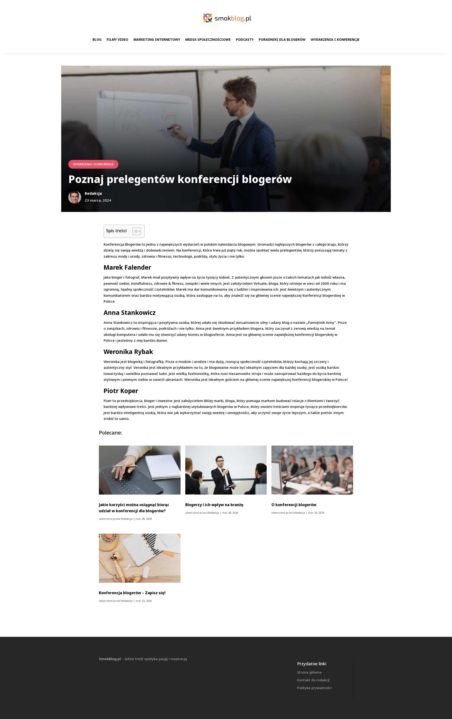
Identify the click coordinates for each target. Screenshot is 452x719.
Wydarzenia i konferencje (335, 39)
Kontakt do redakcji (313, 680)
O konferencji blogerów (293, 504)
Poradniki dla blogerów (282, 39)
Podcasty (245, 39)
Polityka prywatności (314, 687)
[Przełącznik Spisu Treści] (134, 231)
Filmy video (117, 39)
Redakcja (127, 518)
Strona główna (309, 672)
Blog (97, 39)
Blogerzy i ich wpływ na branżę (214, 504)
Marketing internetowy (156, 39)
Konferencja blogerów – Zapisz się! (132, 592)
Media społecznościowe (208, 39)
